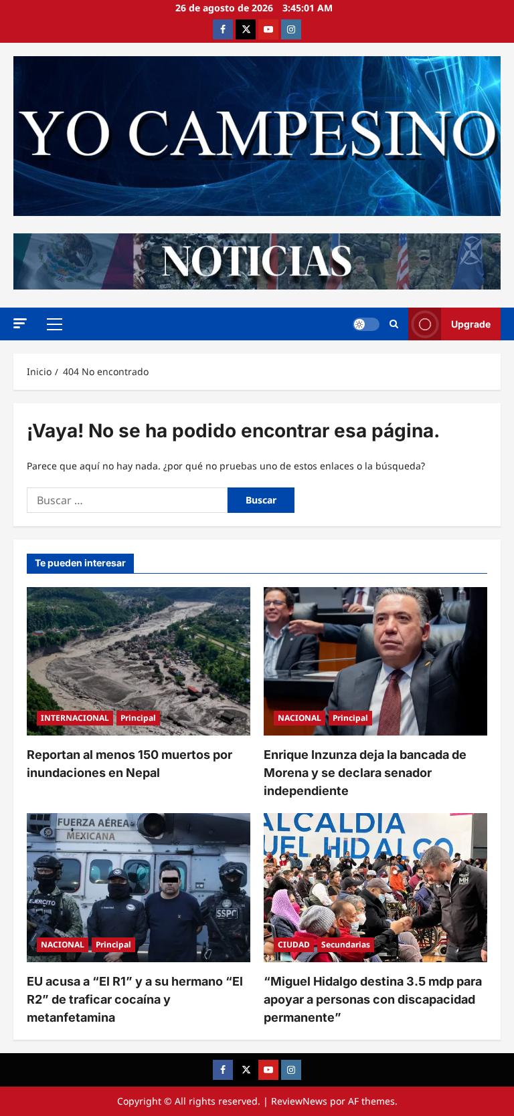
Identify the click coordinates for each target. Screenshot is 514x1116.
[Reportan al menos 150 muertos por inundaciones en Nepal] (138, 661)
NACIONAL (299, 717)
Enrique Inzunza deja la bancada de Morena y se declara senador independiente (365, 773)
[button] (20, 323)
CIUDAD (294, 944)
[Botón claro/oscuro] (366, 324)
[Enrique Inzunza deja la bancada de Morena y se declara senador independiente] (375, 661)
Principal (138, 717)
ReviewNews (299, 1101)
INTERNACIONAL (75, 717)
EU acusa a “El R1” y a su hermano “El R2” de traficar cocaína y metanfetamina (135, 999)
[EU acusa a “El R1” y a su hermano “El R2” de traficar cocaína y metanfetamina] (138, 887)
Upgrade (471, 324)
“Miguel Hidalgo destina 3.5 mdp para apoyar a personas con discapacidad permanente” (373, 999)
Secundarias (345, 944)
